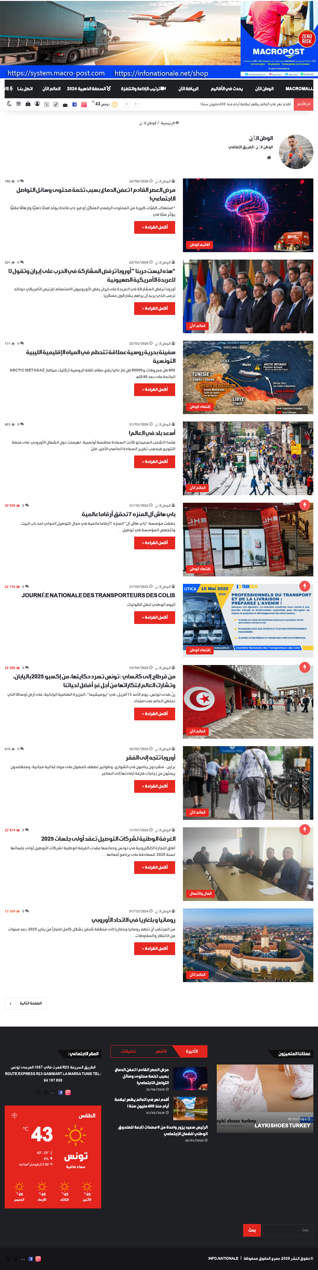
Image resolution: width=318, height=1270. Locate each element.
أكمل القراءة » (154, 227)
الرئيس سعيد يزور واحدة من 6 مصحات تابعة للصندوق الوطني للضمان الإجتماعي (229, 104)
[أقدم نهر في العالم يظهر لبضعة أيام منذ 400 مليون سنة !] (190, 1108)
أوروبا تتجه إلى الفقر (150, 758)
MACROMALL (299, 88)
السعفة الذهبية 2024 (86, 88)
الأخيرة (192, 1051)
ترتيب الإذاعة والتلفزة (141, 88)
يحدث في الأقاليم (227, 88)
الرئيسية (168, 123)
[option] (264, 1098)
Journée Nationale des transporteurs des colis (98, 595)
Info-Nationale (223, 1259)
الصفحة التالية (31, 1003)
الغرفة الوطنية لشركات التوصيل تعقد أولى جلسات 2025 (108, 839)
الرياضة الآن (188, 88)
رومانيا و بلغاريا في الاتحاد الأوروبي (133, 920)
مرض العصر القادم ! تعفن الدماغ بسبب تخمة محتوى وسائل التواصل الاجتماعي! (142, 1076)
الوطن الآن (264, 88)
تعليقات (128, 1051)
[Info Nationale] (159, 39)
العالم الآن (51, 88)
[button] (248, 215)
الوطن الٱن (261, 138)
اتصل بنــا (24, 88)
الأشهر (160, 1051)
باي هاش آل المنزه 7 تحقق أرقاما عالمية (128, 514)
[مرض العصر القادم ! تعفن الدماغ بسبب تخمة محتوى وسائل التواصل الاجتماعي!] (190, 1078)
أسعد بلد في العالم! (152, 433)
